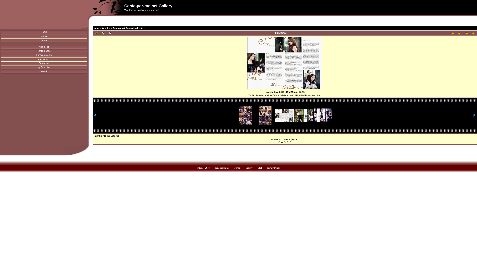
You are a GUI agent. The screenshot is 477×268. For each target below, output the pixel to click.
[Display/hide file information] (103, 33)
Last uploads (43, 51)
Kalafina (106, 28)
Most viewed (44, 59)
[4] (287, 142)
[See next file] (466, 33)
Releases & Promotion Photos (129, 28)
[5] (290, 142)
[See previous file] (459, 33)
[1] (279, 142)
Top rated (44, 63)
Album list (44, 47)
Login (44, 40)
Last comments (44, 55)
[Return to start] (452, 33)
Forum (237, 167)
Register (44, 36)
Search (44, 71)
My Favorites (43, 67)
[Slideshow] (110, 33)
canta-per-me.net (222, 167)
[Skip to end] (473, 33)
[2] (282, 142)
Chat (260, 167)
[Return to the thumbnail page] (96, 33)
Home (44, 32)
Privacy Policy (273, 167)
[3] (284, 142)
